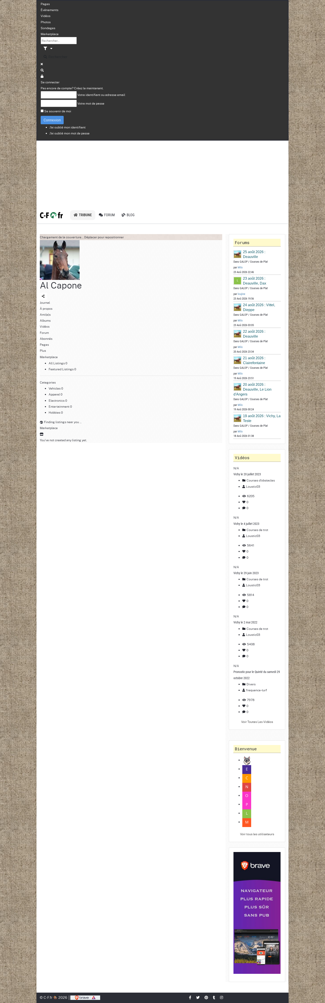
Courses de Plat (259, 261)
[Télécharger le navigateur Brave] (85, 997)
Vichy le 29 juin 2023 (246, 573)
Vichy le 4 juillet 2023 (246, 523)
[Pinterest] (206, 997)
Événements (49, 10)
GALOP (244, 261)
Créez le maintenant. (88, 88)
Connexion (52, 119)
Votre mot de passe (90, 103)
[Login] (42, 76)
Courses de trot (257, 529)
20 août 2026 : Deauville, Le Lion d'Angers (252, 389)
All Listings (57, 363)
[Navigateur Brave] (257, 913)
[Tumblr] (214, 997)
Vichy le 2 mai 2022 (245, 622)
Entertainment (59, 406)
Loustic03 (253, 486)
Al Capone (61, 285)
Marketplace (50, 34)
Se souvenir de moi (57, 111)
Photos (46, 22)
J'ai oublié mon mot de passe (70, 133)
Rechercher (57, 56)
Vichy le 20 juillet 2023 (247, 474)
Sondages (48, 28)
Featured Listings (61, 369)
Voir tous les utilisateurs (257, 834)
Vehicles (55, 388)
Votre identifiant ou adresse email (101, 94)
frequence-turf (256, 690)
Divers (251, 684)
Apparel (55, 394)
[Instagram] (222, 997)
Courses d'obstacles (260, 480)
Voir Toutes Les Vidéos (257, 721)
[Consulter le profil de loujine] (237, 280)
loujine (241, 294)
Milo (240, 267)
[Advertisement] (162, 174)
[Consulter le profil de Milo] (237, 254)
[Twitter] (198, 997)
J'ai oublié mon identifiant (68, 127)
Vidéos (45, 15)
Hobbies (55, 412)
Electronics (57, 400)
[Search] (42, 70)
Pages (45, 4)
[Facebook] (190, 997)
